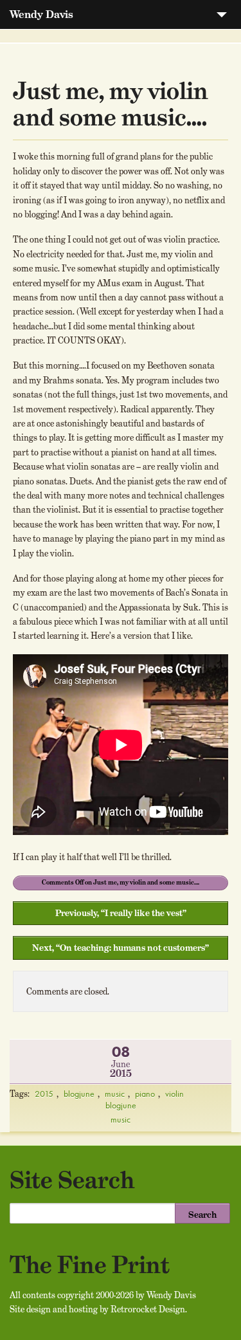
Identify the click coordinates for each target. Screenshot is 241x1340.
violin (174, 1093)
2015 (44, 1093)
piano (145, 1093)
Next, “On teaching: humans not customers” (120, 947)
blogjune (79, 1093)
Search (202, 1214)
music (115, 1093)
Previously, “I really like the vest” (120, 913)
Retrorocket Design (148, 1309)
